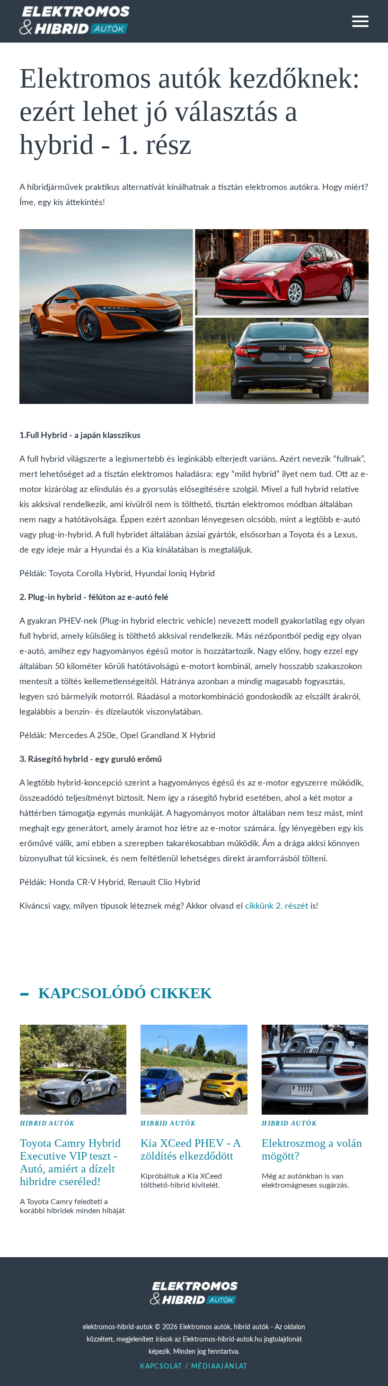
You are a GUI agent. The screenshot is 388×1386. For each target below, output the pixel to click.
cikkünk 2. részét (276, 906)
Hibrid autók (47, 1123)
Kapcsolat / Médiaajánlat (194, 1366)
